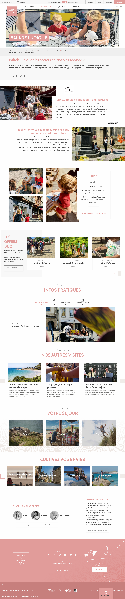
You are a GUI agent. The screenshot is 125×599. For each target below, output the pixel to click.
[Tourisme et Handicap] (75, 590)
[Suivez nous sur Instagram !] (49, 555)
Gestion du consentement (9, 596)
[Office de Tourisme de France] (67, 590)
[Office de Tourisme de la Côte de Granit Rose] (12, 9)
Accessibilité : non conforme (30, 596)
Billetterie (109, 2)
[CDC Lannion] (52, 590)
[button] (117, 7)
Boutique (119, 2)
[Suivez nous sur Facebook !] (54, 555)
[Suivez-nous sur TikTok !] (59, 555)
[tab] (41, 301)
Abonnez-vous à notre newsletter (97, 530)
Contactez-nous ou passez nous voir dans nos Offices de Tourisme (36, 525)
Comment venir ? (100, 569)
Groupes (90, 2)
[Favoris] (114, 6)
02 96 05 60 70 (62, 570)
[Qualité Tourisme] (60, 590)
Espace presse (118, 590)
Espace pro (94, 590)
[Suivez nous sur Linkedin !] (76, 555)
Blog (99, 2)
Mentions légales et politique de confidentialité (16, 590)
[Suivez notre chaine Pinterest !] (70, 555)
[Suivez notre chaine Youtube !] (65, 555)
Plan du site (5, 585)
